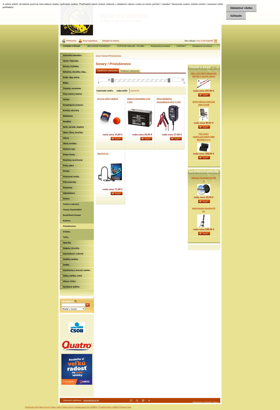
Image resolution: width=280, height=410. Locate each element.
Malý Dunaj (44, 407)
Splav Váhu (56, 407)
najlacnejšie (122, 91)
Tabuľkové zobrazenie (107, 70)
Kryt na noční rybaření (107, 99)
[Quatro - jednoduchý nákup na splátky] (76, 369)
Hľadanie (67, 301)
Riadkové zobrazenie (130, 71)
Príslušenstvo (115, 56)
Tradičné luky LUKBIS (108, 407)
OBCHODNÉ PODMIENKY (99, 46)
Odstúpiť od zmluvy (110, 41)
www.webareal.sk (91, 400)
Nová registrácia (90, 41)
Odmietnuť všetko (241, 8)
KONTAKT (181, 46)
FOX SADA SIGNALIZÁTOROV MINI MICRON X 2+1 (204, 137)
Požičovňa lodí (31, 407)
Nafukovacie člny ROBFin (86, 407)
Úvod (98, 56)
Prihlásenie (71, 41)
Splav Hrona (68, 407)
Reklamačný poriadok (160, 46)
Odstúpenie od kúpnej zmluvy (205, 402)
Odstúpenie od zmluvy (202, 46)
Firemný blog (125, 407)
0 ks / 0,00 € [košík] (204, 41)
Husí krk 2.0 (102, 153)
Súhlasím (236, 15)
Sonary (105, 56)
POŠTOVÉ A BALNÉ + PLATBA (130, 46)
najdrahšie (134, 91)
